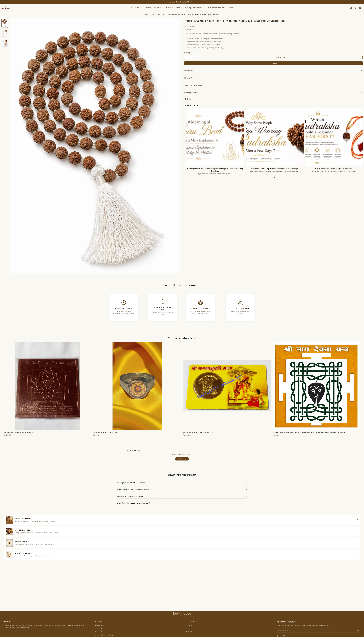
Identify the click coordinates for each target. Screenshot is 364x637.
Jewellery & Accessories (193, 8)
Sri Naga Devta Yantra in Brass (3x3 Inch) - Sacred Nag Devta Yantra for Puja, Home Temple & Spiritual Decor (309, 432)
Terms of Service (100, 629)
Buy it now (273, 63)
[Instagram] (277, 636)
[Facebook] (281, 636)
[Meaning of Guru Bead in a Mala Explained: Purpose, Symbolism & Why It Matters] (273, 137)
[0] (360, 8)
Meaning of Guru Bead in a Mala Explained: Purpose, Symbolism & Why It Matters (273, 169)
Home (147, 14)
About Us (189, 625)
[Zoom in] (175, 22)
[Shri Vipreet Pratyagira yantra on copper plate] (47, 386)
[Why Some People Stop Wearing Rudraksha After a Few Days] (333, 137)
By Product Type (158, 14)
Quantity (187, 53)
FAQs (187, 629)
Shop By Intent (135, 8)
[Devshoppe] (5, 8)
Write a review (182, 459)
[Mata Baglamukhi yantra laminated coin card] (227, 386)
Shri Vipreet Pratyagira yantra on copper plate (19, 432)
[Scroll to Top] (360, 626)
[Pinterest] (284, 636)
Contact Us (189, 632)
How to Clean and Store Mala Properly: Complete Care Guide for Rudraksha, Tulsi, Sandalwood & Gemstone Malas (214, 169)
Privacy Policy (99, 625)
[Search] (346, 8)
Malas (178, 8)
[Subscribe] (358, 630)
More (231, 8)
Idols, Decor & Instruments (215, 8)
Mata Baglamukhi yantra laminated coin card (198, 432)
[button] (272, 177)
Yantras (168, 8)
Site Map (189, 635)
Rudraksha (157, 8)
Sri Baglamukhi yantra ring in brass (105, 432)
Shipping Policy (100, 632)
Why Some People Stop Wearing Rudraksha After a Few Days (333, 168)
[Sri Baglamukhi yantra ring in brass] (137, 386)
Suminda (148, 8)
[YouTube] (287, 636)
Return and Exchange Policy (104, 635)
